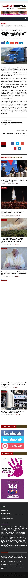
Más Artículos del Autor (16, 157)
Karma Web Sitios (22, 576)
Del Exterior (4, 23)
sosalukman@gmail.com (7, 519)
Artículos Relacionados (6, 157)
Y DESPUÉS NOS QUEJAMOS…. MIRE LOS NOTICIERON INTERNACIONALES (12, 412)
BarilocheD (8, 38)
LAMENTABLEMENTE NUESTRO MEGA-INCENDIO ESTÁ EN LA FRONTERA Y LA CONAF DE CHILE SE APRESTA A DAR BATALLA (12, 240)
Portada (12, 573)
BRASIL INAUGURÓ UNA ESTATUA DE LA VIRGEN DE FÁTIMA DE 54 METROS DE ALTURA (13, 212)
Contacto (15, 573)
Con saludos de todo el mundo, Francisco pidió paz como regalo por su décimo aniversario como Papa (14, 384)
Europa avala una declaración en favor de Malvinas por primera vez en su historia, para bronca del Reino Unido (14, 180)
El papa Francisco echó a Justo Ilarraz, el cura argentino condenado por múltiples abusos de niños (14, 273)
